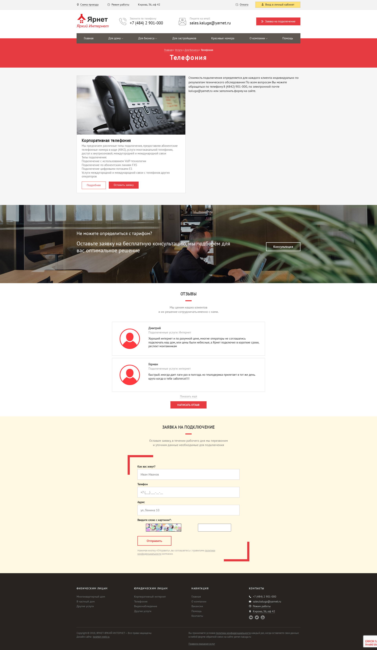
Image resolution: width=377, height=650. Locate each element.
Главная (88, 38)
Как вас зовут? (146, 466)
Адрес (141, 502)
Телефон (142, 484)
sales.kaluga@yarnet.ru (210, 23)
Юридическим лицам (151, 588)
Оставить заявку (124, 185)
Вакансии (197, 606)
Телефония (140, 601)
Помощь (287, 38)
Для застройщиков (184, 38)
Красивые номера (222, 38)
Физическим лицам (92, 588)
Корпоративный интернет (150, 596)
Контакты (197, 616)
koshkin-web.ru (101, 636)
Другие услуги (85, 606)
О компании (198, 601)
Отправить (154, 541)
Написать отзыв (188, 405)
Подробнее (94, 185)
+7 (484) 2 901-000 (146, 23)
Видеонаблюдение (145, 606)
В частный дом (86, 601)
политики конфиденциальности (233, 633)
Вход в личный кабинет (279, 4)
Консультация (283, 247)
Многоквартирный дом (91, 596)
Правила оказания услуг (201, 643)
